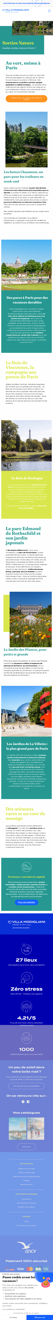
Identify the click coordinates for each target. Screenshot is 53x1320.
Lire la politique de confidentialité (13, 1309)
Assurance (26, 1199)
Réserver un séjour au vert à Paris (26, 99)
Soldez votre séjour (26, 1207)
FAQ (26, 1222)
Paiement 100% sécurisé (26, 1261)
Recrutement (26, 1184)
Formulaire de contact (26, 1225)
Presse (26, 1180)
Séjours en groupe (26, 1169)
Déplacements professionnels (26, 1176)
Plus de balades (26, 902)
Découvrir (26, 1147)
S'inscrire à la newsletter (26, 1086)
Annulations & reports (26, 1203)
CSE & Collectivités (26, 1173)
